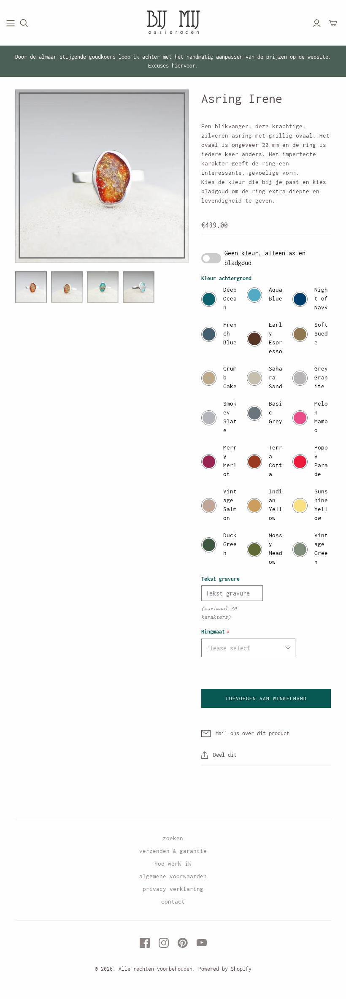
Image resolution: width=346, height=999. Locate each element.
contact (173, 901)
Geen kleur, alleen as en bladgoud (264, 257)
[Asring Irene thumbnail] (31, 287)
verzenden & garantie (173, 850)
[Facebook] (145, 943)
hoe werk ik (173, 863)
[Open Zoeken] (24, 23)
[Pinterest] (183, 943)
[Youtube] (202, 943)
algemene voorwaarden (173, 876)
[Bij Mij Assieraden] (173, 22)
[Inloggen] (316, 23)
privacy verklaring (173, 888)
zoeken (173, 838)
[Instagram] (164, 943)
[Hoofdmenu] (10, 23)
